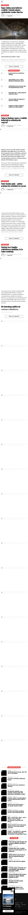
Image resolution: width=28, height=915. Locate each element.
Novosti (19, 906)
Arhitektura (16, 903)
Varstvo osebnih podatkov (16, 912)
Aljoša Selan (9, 15)
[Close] (13, 890)
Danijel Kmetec (10, 126)
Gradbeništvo (17, 904)
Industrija (24, 904)
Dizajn (21, 903)
